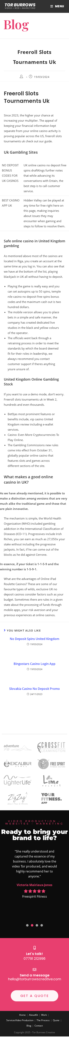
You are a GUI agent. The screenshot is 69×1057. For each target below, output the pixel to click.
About (32, 1015)
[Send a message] (34, 969)
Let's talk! (34, 953)
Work (44, 1015)
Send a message (34, 975)
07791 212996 (34, 958)
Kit (36, 1015)
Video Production (24, 1020)
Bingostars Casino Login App (34, 664)
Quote (56, 1020)
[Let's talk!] (34, 947)
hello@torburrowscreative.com (34, 979)
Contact (38, 1025)
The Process (43, 1020)
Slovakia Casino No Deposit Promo (34, 689)
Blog (28, 1025)
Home (22, 1015)
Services (10, 1020)
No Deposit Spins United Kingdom (34, 639)
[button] (27, 925)
